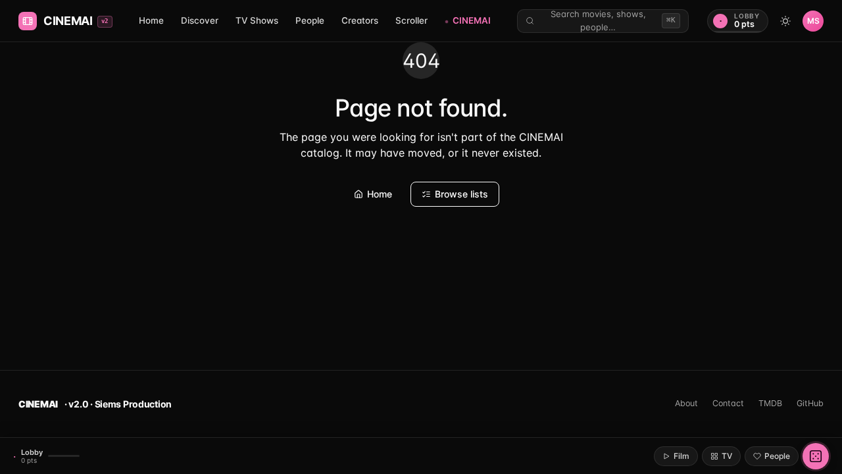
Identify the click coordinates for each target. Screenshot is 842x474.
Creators (359, 20)
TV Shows (256, 20)
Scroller (411, 20)
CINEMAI (472, 20)
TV (727, 456)
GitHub (810, 403)
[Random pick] (816, 456)
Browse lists (461, 193)
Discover (199, 20)
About (686, 403)
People (309, 20)
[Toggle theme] (785, 21)
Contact (728, 403)
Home (151, 20)
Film (681, 456)
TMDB (770, 403)
